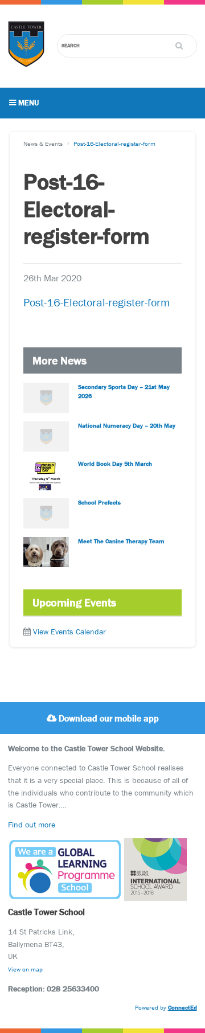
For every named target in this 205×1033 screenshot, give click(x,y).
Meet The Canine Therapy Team (121, 541)
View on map (25, 969)
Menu (27, 102)
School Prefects (99, 502)
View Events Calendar (69, 631)
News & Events (43, 143)
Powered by (166, 1007)
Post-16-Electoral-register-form (114, 143)
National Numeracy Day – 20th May (126, 425)
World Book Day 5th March (115, 464)
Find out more (31, 824)
